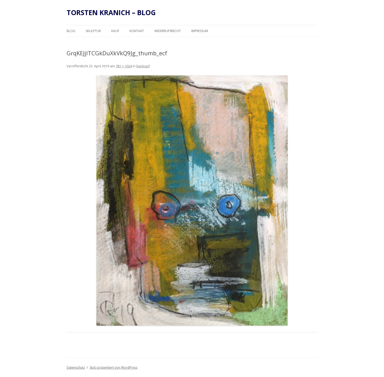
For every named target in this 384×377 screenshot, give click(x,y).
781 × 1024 (124, 66)
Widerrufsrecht (167, 31)
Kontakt (137, 31)
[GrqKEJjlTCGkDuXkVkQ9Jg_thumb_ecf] (192, 200)
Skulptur (93, 31)
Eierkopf (143, 66)
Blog (71, 31)
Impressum (199, 31)
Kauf (115, 31)
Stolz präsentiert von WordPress (113, 367)
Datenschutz (76, 367)
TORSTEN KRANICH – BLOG (111, 12)
